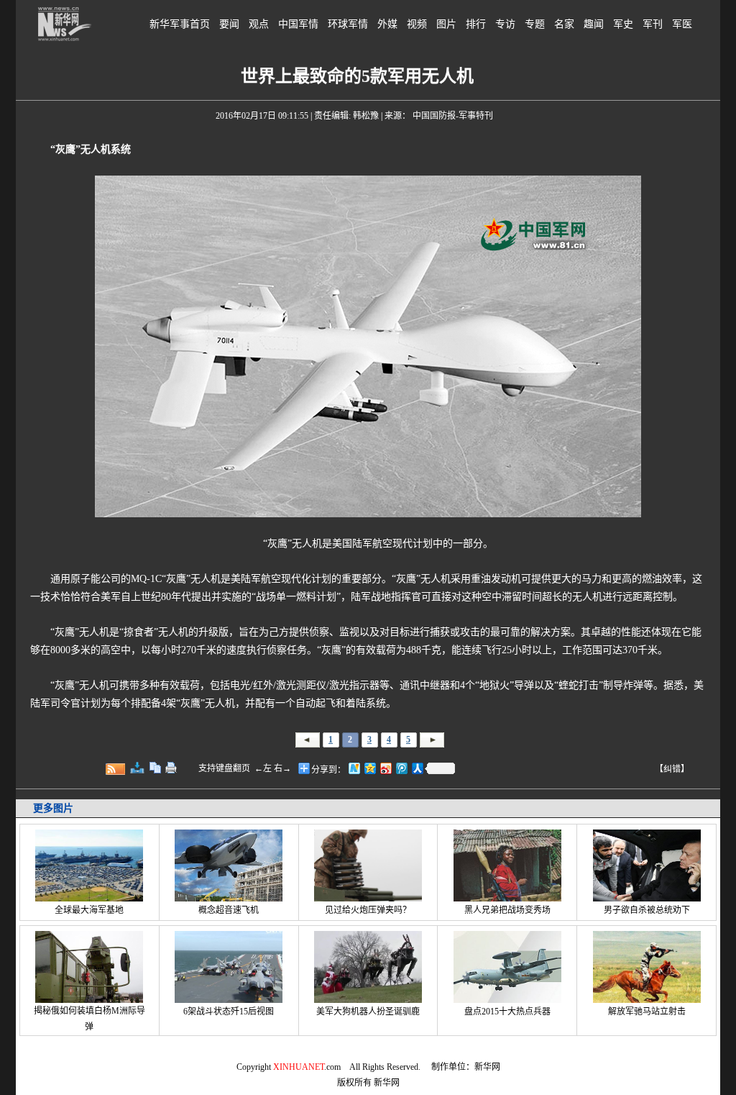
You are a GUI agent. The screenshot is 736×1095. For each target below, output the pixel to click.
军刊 (653, 24)
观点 (259, 24)
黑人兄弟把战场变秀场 (507, 910)
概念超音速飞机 (228, 910)
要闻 (229, 24)
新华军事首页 (180, 24)
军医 (682, 24)
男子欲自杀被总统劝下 (647, 910)
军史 (623, 24)
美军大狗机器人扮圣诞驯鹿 (368, 1012)
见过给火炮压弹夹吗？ (368, 910)
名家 (564, 24)
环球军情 (348, 24)
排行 (476, 24)
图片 (446, 24)
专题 (535, 24)
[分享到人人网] (417, 768)
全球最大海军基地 (89, 910)
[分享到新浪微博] (385, 768)
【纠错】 (672, 769)
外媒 (387, 24)
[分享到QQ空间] (369, 768)
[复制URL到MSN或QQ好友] (155, 767)
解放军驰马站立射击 (647, 1012)
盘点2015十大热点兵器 (507, 1012)
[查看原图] (137, 767)
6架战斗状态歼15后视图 (228, 1012)
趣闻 (594, 24)
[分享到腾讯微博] (401, 768)
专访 (505, 24)
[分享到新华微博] (354, 768)
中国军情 (298, 24)
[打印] (171, 767)
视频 (417, 24)
